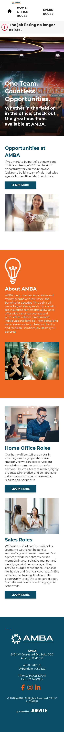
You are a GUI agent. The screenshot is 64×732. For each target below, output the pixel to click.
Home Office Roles (22, 12)
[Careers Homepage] (10, 11)
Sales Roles (48, 12)
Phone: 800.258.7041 (32, 675)
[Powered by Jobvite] (32, 710)
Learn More (20, 185)
